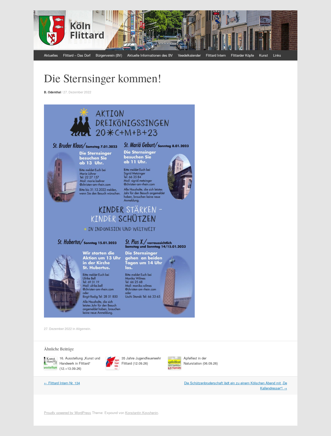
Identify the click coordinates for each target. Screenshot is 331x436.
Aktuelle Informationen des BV (150, 55)
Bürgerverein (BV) (109, 55)
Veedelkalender (189, 55)
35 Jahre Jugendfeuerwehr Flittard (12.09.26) (141, 361)
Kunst (263, 55)
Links (277, 55)
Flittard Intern (216, 55)
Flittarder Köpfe (242, 55)
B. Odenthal (52, 92)
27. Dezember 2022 (77, 92)
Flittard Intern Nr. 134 (62, 382)
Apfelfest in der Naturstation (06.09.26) (201, 361)
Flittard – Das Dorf (77, 55)
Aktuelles (51, 55)
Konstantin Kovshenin (141, 412)
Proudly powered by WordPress (67, 412)
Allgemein (83, 328)
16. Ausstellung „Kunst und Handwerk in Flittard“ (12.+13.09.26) (79, 363)
